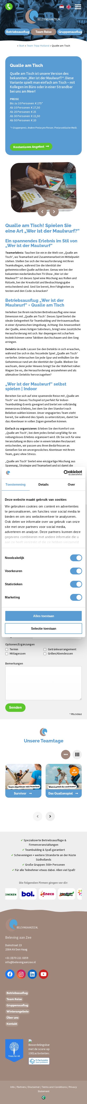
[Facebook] (10, 974)
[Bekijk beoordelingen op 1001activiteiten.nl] (39, 1047)
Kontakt (12, 1023)
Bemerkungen (14, 663)
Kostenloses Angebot (29, 147)
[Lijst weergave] (77, 754)
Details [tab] (43, 484)
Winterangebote (18, 1011)
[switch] (71, 571)
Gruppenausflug (70, 32)
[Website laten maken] (43, 1097)
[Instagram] (21, 974)
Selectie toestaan (43, 628)
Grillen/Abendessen (60, 653)
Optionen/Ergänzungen (18, 644)
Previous (42, 211)
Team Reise (43, 32)
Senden (15, 707)
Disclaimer (34, 1086)
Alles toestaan (43, 616)
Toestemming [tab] (15, 484)
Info (12, 1086)
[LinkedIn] (32, 974)
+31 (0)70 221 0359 (16, 958)
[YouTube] (43, 974)
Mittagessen (18, 653)
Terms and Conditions (54, 1086)
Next (54, 211)
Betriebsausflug (17, 32)
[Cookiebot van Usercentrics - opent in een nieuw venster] (63, 473)
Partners (21, 1086)
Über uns (12, 1017)
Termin (14, 649)
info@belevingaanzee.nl (20, 962)
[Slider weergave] (65, 754)
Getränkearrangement (62, 649)
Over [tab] (71, 484)
